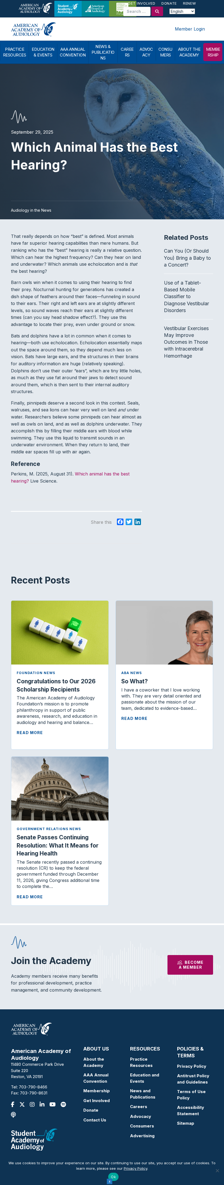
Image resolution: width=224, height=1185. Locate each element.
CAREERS (127, 52)
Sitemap (185, 1123)
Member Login (190, 29)
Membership (96, 1090)
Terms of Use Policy (191, 1094)
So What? (134, 681)
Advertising (142, 1135)
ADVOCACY (146, 52)
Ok (113, 1177)
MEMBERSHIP (213, 52)
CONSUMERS (165, 52)
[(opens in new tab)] (34, 1139)
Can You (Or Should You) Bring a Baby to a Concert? (187, 257)
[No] (217, 1170)
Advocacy (140, 1116)
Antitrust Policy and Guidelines (193, 1079)
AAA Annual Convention (95, 1078)
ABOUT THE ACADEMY (189, 52)
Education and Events (144, 1078)
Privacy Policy (191, 1066)
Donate (169, 3)
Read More (30, 732)
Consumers (142, 1126)
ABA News (131, 673)
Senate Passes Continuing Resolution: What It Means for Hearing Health (58, 845)
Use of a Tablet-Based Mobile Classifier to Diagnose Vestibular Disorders (186, 296)
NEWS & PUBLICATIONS (103, 52)
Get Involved (141, 3)
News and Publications (142, 1094)
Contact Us (94, 1120)
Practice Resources (141, 1062)
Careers (138, 1106)
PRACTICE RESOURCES (14, 52)
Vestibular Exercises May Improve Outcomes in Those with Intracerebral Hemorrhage (186, 342)
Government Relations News (49, 829)
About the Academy (93, 1062)
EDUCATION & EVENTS (43, 52)
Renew (189, 3)
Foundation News (36, 673)
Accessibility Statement (190, 1110)
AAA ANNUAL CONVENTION (73, 52)
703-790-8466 (33, 1087)
